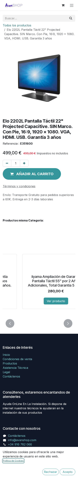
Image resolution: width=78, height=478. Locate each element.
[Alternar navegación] (71, 5)
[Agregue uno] (24, 163)
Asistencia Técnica (15, 368)
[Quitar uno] (7, 163)
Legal (6, 372)
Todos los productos (17, 25)
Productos (10, 363)
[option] (39, 277)
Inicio (6, 355)
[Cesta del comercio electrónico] (63, 5)
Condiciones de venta (17, 359)
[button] (32, 174)
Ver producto (39, 301)
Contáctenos (11, 376)
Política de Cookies (13, 460)
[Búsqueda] (70, 18)
